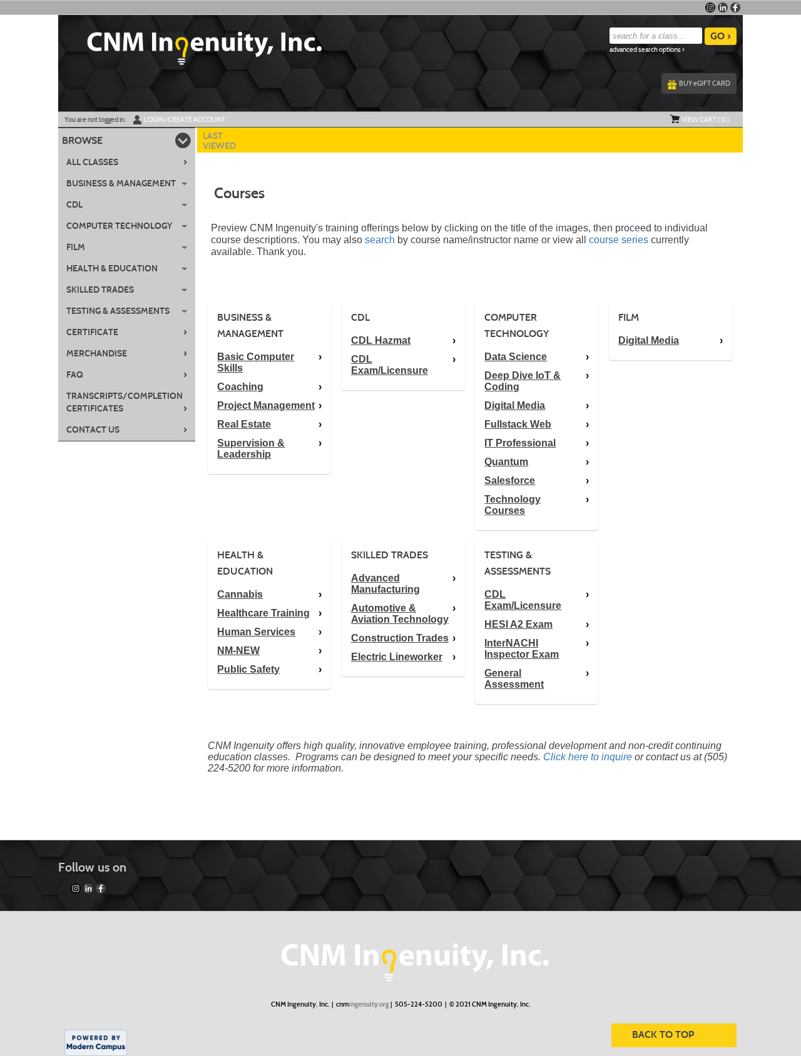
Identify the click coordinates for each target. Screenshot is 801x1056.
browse (82, 140)
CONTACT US (126, 429)
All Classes (126, 162)
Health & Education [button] (112, 268)
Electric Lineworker (396, 656)
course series (620, 239)
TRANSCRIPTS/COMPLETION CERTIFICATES (126, 402)
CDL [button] (74, 204)
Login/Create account (184, 119)
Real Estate (244, 424)
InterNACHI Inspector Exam (521, 649)
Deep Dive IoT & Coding (522, 381)
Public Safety (248, 669)
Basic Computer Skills (255, 362)
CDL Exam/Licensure (389, 365)
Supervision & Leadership (251, 449)
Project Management (266, 405)
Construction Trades (400, 638)
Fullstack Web (517, 424)
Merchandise (126, 353)
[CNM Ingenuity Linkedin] (723, 8)
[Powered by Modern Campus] (95, 1042)
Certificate (126, 332)
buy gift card (704, 83)
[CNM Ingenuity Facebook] (735, 8)
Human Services (256, 631)
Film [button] (75, 247)
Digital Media (514, 405)
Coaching (240, 386)
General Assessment (514, 679)
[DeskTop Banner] (190, 44)
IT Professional (520, 443)
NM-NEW (238, 650)
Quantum (506, 461)
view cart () (705, 119)
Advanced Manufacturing (385, 584)
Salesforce (509, 480)
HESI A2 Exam (518, 624)
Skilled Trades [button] (100, 289)
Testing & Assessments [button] (118, 311)
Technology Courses (512, 505)
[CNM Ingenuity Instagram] (710, 8)
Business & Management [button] (121, 183)
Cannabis (240, 594)
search (380, 239)
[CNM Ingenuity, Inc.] (400, 956)
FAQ (126, 374)
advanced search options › (647, 50)
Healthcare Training (263, 613)
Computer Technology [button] (119, 226)
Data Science (515, 356)
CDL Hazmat (381, 340)
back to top (663, 1034)
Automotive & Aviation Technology (400, 614)
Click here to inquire (587, 757)
